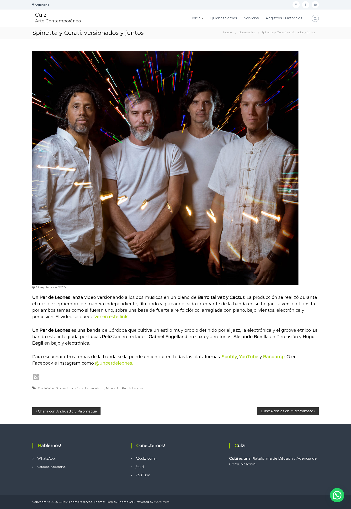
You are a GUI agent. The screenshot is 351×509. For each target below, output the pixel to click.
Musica (111, 388)
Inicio (196, 18)
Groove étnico (65, 388)
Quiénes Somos (223, 18)
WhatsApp (46, 458)
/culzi (140, 467)
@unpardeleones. (114, 363)
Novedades (247, 32)
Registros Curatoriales (284, 18)
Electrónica (46, 388)
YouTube (143, 475)
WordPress (161, 502)
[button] (337, 495)
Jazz (80, 388)
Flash (109, 502)
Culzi (41, 15)
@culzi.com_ (146, 458)
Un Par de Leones (130, 388)
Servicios (251, 18)
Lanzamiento (94, 388)
